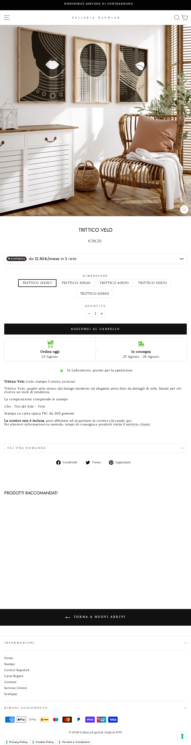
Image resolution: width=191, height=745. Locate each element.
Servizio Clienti (15, 688)
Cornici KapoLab (16, 670)
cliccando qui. (120, 421)
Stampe (9, 664)
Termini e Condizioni (76, 742)
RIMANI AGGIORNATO (26, 707)
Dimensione (95, 275)
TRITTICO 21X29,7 (37, 283)
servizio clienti (138, 424)
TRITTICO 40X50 (114, 283)
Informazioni (19, 642)
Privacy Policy (18, 742)
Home (8, 658)
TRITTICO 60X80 (94, 294)
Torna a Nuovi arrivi (99, 616)
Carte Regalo (13, 676)
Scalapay (10, 694)
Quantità (95, 306)
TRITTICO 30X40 (76, 283)
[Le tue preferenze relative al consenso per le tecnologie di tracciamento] (182, 736)
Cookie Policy (45, 742)
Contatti (10, 682)
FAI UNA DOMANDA (27, 448)
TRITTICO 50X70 (152, 283)
